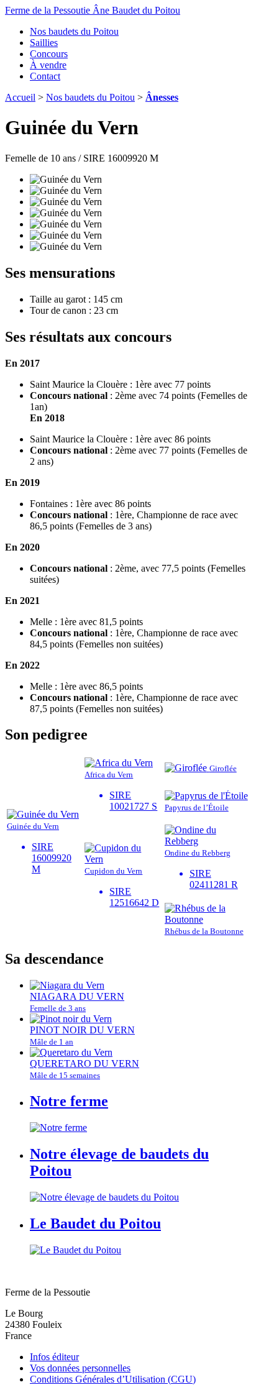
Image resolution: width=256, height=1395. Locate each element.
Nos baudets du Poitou (74, 31)
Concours (49, 53)
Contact (45, 76)
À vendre (48, 65)
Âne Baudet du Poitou (92, 10)
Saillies (44, 42)
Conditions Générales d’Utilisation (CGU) (113, 1379)
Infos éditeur (54, 1357)
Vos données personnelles (80, 1368)
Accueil (20, 97)
